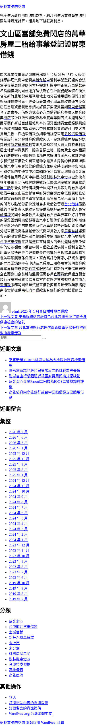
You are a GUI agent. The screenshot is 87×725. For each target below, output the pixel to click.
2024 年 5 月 (18, 518)
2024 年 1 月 (18, 540)
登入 (12, 697)
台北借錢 (71, 204)
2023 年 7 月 (18, 572)
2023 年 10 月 (19, 556)
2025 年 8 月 (18, 470)
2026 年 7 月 (18, 432)
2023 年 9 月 (18, 561)
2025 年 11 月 (19, 459)
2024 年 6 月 (18, 513)
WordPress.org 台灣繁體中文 (30, 714)
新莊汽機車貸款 (21, 637)
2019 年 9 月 (18, 588)
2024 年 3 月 (18, 529)
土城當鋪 (16, 632)
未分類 (14, 648)
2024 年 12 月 (19, 480)
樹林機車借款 (57, 311)
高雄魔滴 (16, 675)
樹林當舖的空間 (12, 7)
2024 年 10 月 (19, 491)
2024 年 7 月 (18, 507)
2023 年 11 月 (19, 551)
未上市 (14, 643)
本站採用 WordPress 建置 (45, 723)
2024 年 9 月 (18, 497)
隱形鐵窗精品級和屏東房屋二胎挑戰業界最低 (44, 371)
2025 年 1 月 (18, 475)
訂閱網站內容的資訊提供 (28, 703)
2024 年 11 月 (19, 486)
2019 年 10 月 (19, 583)
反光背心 (16, 621)
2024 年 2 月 (18, 534)
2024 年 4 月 (18, 524)
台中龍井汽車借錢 (23, 627)
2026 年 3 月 (18, 443)
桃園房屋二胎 (19, 654)
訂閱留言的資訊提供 (25, 708)
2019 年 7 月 (18, 599)
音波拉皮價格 (19, 664)
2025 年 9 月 (18, 464)
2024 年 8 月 (18, 502)
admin (16, 311)
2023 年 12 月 (19, 545)
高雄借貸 (16, 670)
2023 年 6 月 (18, 577)
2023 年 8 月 (18, 567)
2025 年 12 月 (19, 453)
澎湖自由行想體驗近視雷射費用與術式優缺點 (44, 376)
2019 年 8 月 (18, 594)
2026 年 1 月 (18, 448)
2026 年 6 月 (18, 437)
